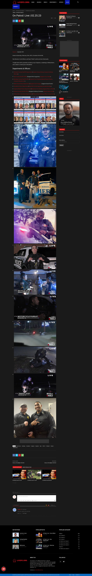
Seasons (39, 2)
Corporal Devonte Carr (19, 81)
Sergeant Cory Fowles (45, 76)
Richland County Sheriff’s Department (23, 72)
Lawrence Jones (23, 533)
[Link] (32, 500)
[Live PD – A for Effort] (74, 77)
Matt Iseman (22, 545)
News (60, 79)
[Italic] (20, 500)
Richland (48, 446)
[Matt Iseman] (16, 547)
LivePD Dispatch (69, 17)
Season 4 (71, 79)
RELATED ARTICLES (17, 467)
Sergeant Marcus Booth (48, 89)
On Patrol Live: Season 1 (20, 10)
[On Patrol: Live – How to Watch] (64, 66)
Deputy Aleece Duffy (49, 91)
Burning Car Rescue (70, 16)
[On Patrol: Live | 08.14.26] (62, 33)
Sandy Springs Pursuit (71, 23)
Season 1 (15, 52)
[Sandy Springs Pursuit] (62, 26)
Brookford (28, 446)
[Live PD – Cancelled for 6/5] (64, 87)
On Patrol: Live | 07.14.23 (32, 480)
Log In (67, 2)
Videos (45, 2)
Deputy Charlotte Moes (66, 122)
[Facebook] (14, 21)
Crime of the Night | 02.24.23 (18, 462)
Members (15, 6)
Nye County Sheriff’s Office (20, 76)
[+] (35, 500)
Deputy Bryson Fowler (46, 79)
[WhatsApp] (22, 21)
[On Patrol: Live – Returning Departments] (64, 77)
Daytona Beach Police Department (22, 89)
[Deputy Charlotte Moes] (69, 113)
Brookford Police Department (21, 86)
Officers (61, 2)
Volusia (52, 446)
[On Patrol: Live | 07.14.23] (34, 474)
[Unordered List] (27, 500)
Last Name (61, 135)
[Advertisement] (34, 441)
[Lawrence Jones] (16, 535)
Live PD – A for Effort (74, 81)
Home (32, 2)
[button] (77, 2)
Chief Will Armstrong (34, 86)
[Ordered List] (25, 500)
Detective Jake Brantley (45, 86)
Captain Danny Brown (38, 72)
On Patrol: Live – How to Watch (49, 533)
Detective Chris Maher (36, 89)
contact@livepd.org (39, 570)
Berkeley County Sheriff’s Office (21, 79)
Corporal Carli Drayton (35, 79)
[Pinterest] (19, 21)
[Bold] (18, 500)
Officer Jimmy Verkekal (38, 94)
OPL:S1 (44, 446)
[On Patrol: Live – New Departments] (74, 66)
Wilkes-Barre (15, 447)
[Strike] (23, 500)
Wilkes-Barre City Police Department (23, 94)
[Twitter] (16, 21)
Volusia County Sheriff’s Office (21, 91)
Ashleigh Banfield (23, 539)
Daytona (32, 446)
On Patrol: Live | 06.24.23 (47, 480)
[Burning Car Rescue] (62, 19)
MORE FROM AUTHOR (27, 467)
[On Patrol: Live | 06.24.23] (49, 474)
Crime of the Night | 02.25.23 (50, 462)
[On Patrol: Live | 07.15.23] (19, 474)
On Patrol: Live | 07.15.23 (17, 480)
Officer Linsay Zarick (49, 94)
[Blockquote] (29, 500)
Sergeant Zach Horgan (35, 83)
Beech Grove (18, 446)
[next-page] (15, 483)
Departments (53, 2)
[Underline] (22, 500)
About (70, 574)
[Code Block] (30, 500)
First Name (61, 131)
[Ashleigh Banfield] (16, 541)
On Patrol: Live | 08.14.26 (72, 31)
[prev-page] (13, 483)
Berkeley (23, 446)
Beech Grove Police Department (21, 83)
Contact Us (77, 574)
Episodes (37, 446)
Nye (40, 446)
